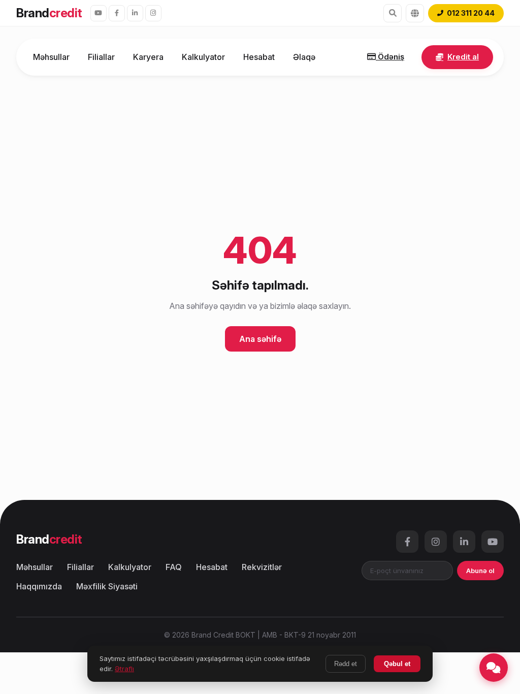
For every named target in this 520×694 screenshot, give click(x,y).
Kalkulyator (203, 57)
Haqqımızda (39, 586)
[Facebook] (117, 13)
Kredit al (463, 56)
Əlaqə (304, 57)
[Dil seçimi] (415, 13)
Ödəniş (390, 56)
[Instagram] (153, 13)
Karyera (148, 57)
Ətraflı (124, 669)
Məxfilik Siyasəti (107, 586)
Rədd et (345, 664)
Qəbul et (397, 664)
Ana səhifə (260, 339)
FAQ (174, 567)
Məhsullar (51, 57)
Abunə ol (480, 570)
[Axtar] (392, 13)
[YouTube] (98, 13)
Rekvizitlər (262, 567)
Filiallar (101, 57)
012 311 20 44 (471, 13)
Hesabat (259, 57)
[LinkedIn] (135, 13)
